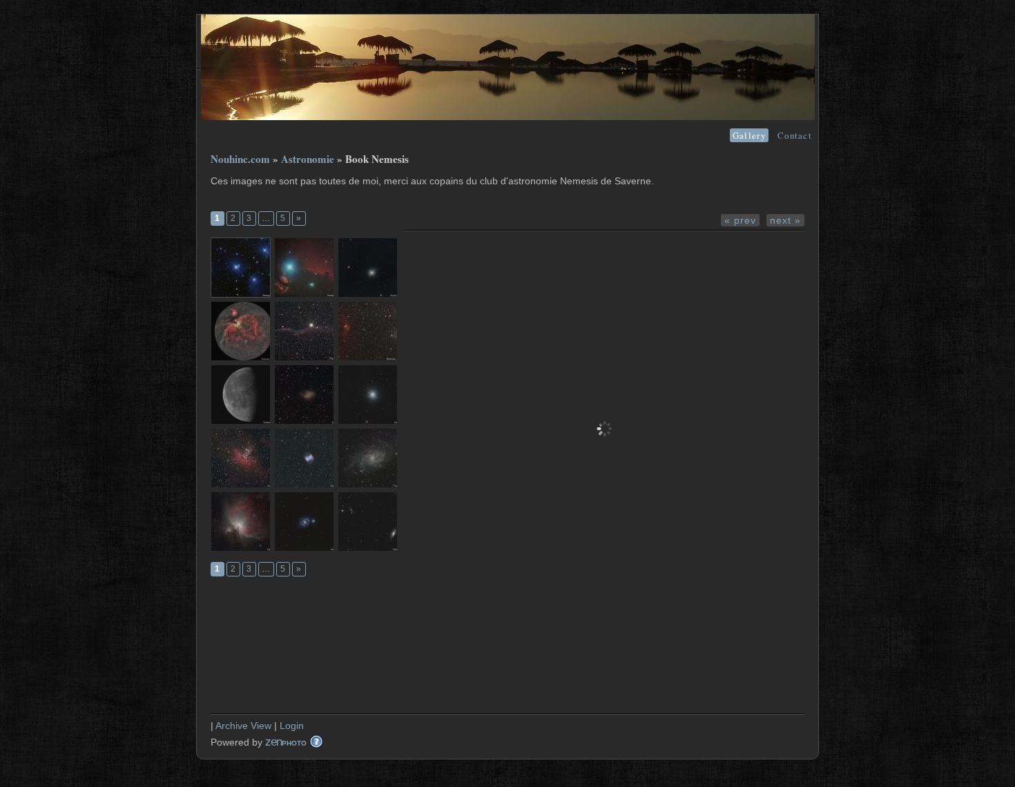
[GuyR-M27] (304, 458)
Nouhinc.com (240, 158)
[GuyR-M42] (241, 522)
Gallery (749, 135)
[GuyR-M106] (368, 522)
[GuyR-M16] (241, 458)
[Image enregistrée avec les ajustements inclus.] (241, 331)
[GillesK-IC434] (304, 267)
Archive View (243, 725)
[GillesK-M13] (368, 267)
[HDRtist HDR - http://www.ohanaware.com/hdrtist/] (241, 267)
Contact (794, 135)
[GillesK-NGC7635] (368, 331)
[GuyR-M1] (304, 395)
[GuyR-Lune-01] (241, 395)
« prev (740, 220)
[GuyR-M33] (368, 458)
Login (292, 725)
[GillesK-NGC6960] (304, 331)
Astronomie (307, 158)
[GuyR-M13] (368, 395)
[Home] (508, 116)
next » (785, 220)
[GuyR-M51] (304, 522)
